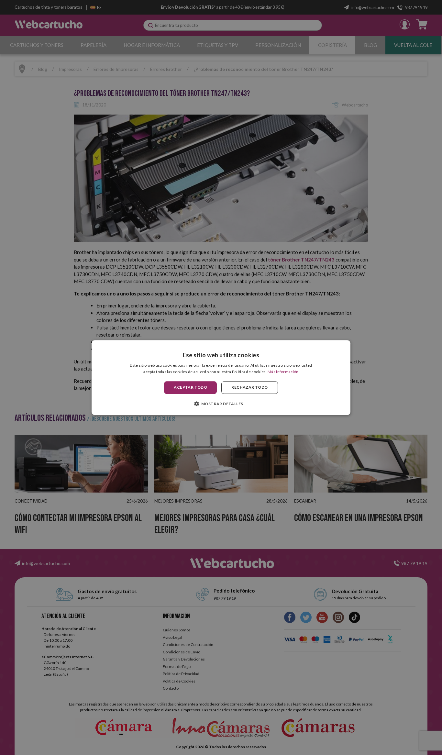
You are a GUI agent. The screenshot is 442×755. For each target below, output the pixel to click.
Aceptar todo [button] (190, 387)
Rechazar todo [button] (249, 387)
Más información (283, 371)
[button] (221, 403)
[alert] (221, 377)
